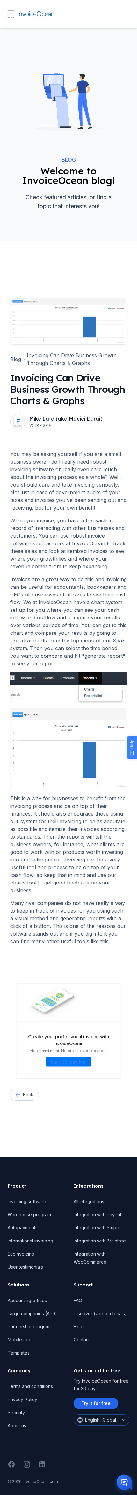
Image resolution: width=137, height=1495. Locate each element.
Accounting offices (27, 1300)
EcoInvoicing (21, 1253)
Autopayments (23, 1227)
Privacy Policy (22, 1399)
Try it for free (96, 1403)
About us (17, 1425)
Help (78, 1326)
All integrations (89, 1201)
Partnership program (29, 1326)
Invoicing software (27, 1201)
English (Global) (101, 1420)
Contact (82, 1339)
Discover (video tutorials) (100, 1313)
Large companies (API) (31, 1313)
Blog (68, 159)
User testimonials (25, 1267)
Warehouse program (29, 1214)
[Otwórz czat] (124, 1482)
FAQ (78, 1300)
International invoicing (30, 1240)
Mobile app (20, 1339)
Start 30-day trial (68, 1062)
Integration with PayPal (97, 1214)
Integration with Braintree (100, 1240)
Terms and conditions (30, 1386)
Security (16, 1412)
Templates (19, 1352)
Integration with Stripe (96, 1227)
